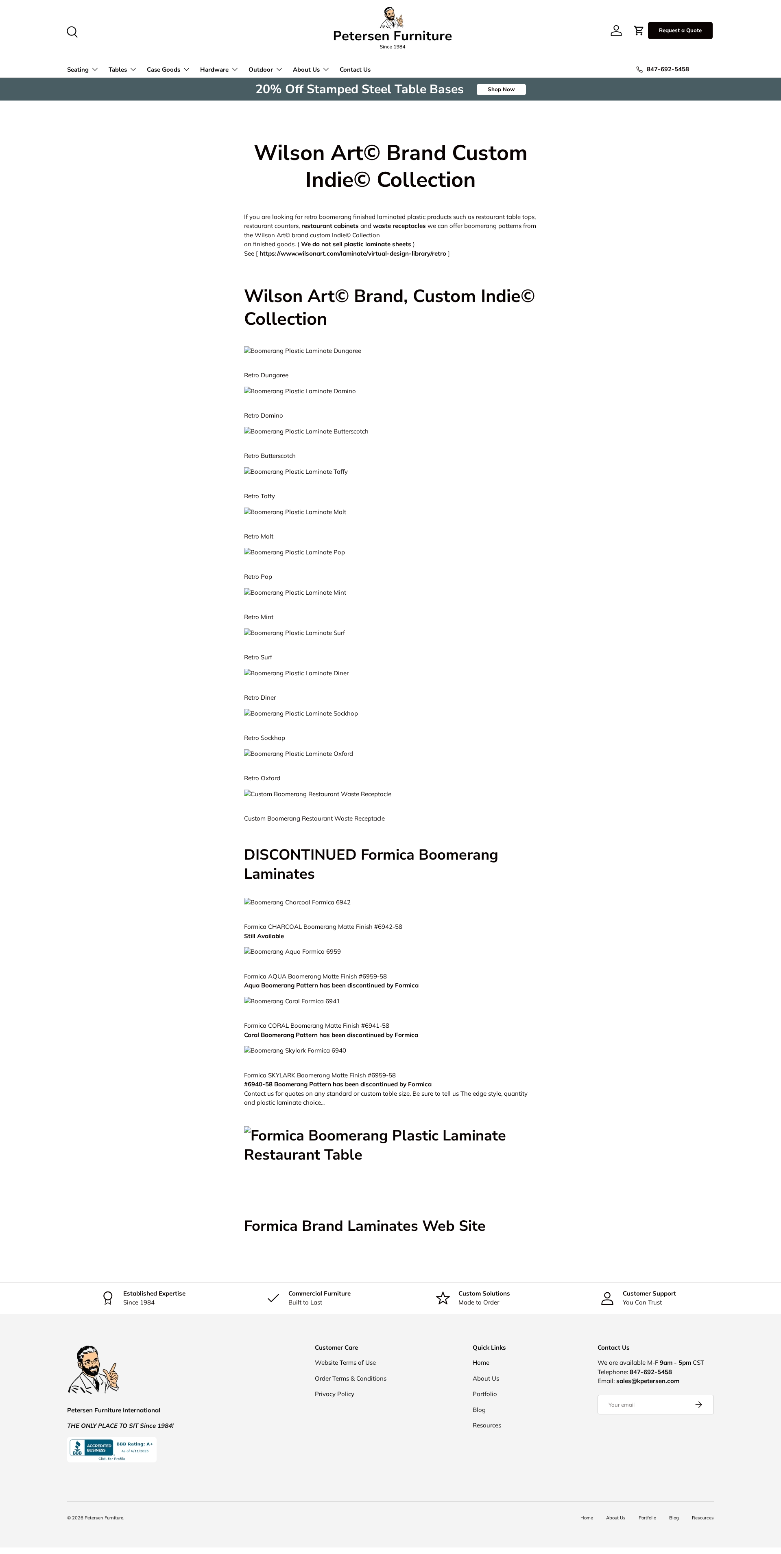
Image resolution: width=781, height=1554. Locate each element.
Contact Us (355, 70)
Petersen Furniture (104, 1518)
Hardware (214, 70)
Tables (118, 70)
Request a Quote (680, 30)
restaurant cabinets (330, 226)
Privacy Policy (334, 1394)
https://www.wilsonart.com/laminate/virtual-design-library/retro (353, 253)
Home (481, 1362)
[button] (639, 30)
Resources (487, 1425)
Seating (78, 70)
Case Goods (163, 70)
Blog (479, 1410)
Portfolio (485, 1394)
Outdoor (261, 70)
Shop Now (501, 89)
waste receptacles (399, 226)
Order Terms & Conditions (350, 1378)
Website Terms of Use (345, 1362)
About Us (306, 70)
